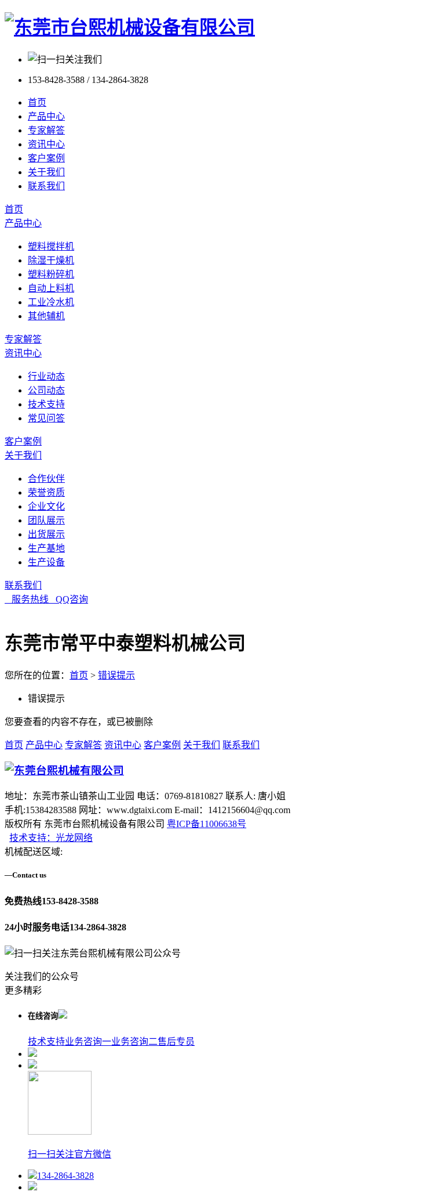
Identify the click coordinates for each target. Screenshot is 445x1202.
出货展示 (46, 534)
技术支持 (46, 404)
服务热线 (27, 599)
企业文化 (46, 506)
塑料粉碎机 (51, 274)
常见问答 (46, 418)
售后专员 (176, 1041)
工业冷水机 (51, 302)
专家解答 (46, 130)
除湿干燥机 (51, 260)
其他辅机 (46, 316)
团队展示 (46, 520)
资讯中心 (46, 144)
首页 (37, 102)
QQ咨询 (68, 599)
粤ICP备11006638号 (206, 824)
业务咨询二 (134, 1041)
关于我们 (46, 172)
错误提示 (116, 675)
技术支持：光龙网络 (51, 838)
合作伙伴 (46, 478)
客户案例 (46, 158)
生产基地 (46, 548)
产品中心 (46, 116)
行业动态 (46, 376)
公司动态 (46, 390)
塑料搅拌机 (51, 246)
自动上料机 (51, 288)
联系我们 (46, 186)
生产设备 (46, 562)
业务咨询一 (88, 1041)
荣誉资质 (46, 492)
